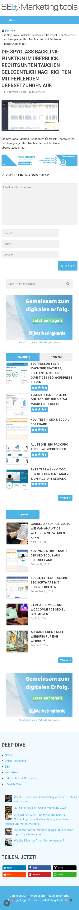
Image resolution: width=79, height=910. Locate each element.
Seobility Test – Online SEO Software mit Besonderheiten (49, 582)
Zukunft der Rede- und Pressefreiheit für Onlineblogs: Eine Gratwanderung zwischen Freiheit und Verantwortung (36, 819)
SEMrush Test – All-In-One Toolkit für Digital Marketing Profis (49, 399)
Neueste (56, 357)
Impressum (37, 895)
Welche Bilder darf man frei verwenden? (39, 840)
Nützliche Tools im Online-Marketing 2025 (40, 807)
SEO (7, 766)
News (8, 755)
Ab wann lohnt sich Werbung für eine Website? (47, 636)
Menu (12, 20)
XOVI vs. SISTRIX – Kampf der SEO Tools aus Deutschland (49, 555)
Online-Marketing (15, 761)
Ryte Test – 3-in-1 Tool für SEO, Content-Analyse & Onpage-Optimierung (51, 474)
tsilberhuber (38, 92)
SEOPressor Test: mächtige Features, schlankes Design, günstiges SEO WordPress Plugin (51, 373)
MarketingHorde (59, 895)
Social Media (13, 784)
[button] (14, 867)
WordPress (12, 772)
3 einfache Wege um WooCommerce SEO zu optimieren (48, 609)
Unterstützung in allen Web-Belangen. (35, 342)
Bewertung (23, 357)
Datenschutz (18, 895)
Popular (23, 514)
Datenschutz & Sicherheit (21, 778)
